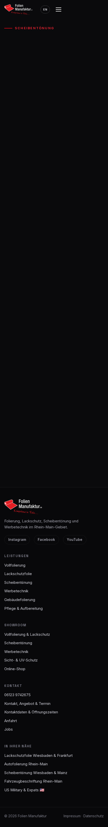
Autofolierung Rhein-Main (26, 764)
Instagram (17, 540)
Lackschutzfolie (18, 574)
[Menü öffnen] (58, 9)
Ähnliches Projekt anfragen (54, 189)
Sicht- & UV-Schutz (21, 660)
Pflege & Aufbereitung (23, 608)
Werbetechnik (16, 591)
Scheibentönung (34, 28)
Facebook (46, 540)
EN (45, 9)
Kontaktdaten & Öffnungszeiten (31, 712)
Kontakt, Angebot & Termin (27, 703)
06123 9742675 (54, 472)
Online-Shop (14, 669)
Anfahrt (10, 721)
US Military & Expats (24, 790)
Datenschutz (93, 816)
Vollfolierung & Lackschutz (27, 634)
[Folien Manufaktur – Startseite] (18, 9)
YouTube (74, 540)
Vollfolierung (14, 565)
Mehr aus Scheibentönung (54, 204)
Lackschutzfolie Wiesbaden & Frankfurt (38, 755)
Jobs (8, 729)
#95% (37, 158)
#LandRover (16, 158)
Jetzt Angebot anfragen (54, 453)
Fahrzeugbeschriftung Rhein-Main (33, 781)
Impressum (72, 816)
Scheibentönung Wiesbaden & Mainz (35, 773)
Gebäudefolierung (19, 600)
